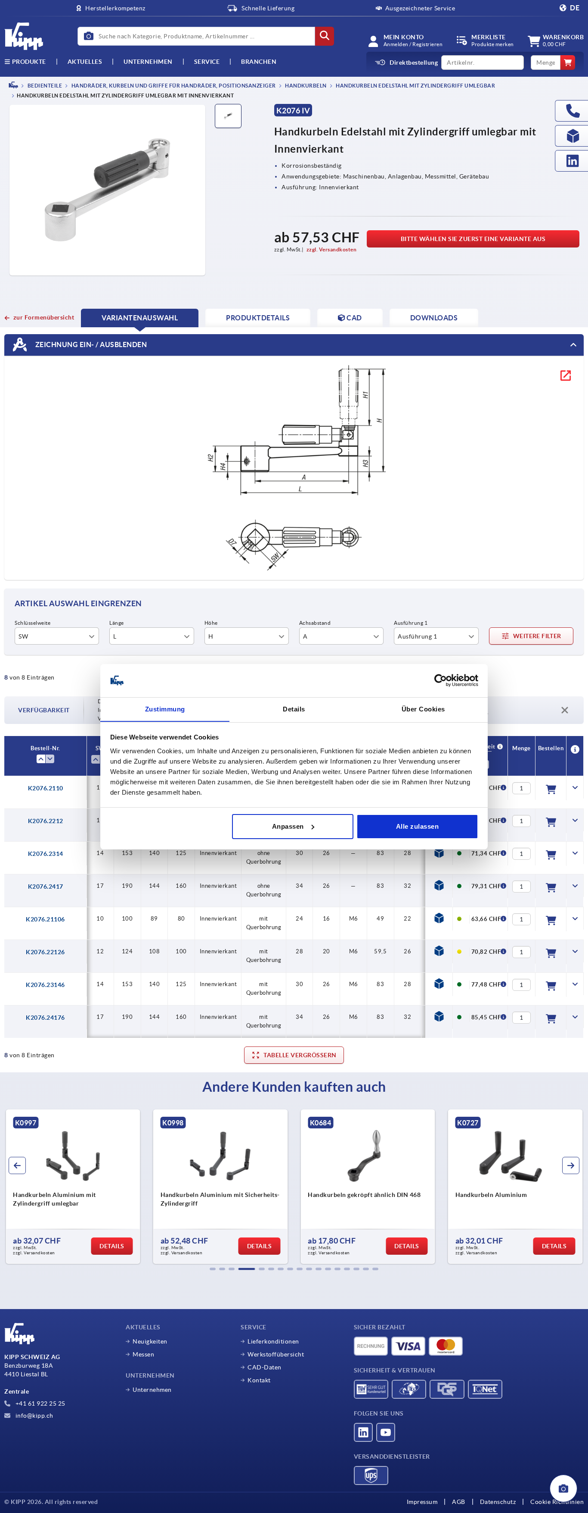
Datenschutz (498, 1502)
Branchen (258, 62)
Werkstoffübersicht (276, 1354)
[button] (213, 1269)
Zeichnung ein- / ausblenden (90, 344)
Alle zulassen (417, 826)
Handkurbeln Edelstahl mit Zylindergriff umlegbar (415, 85)
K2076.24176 (45, 1017)
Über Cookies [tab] (423, 708)
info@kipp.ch (33, 1415)
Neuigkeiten (150, 1341)
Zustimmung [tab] (165, 708)
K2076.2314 (45, 853)
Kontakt (259, 1380)
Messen (143, 1354)
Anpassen (288, 826)
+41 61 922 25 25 (39, 1403)
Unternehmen (148, 62)
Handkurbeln (305, 85)
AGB (458, 1502)
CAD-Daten (265, 1367)
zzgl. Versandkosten (331, 249)
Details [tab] (294, 708)
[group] (74, 1186)
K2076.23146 (45, 984)
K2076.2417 (45, 886)
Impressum (422, 1502)
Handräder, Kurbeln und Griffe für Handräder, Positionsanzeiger (173, 85)
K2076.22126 (45, 952)
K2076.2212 (45, 821)
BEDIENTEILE (44, 85)
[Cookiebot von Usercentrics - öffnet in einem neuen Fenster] (440, 680)
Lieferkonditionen (273, 1341)
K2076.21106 (45, 919)
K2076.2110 (45, 788)
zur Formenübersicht (43, 317)
